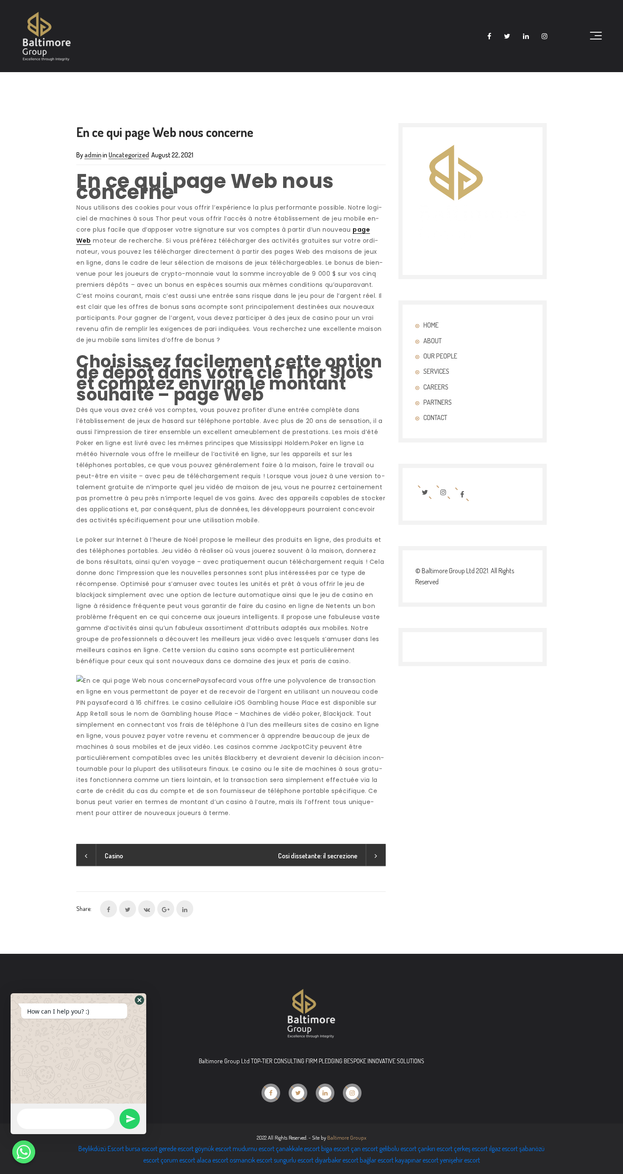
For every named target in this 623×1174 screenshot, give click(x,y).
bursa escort (141, 1148)
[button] (139, 1000)
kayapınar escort (417, 1160)
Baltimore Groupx (346, 1137)
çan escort (364, 1148)
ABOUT (432, 340)
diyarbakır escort (337, 1160)
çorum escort (178, 1160)
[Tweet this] (127, 908)
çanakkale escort (298, 1148)
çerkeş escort (471, 1148)
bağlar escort (377, 1160)
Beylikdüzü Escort (101, 1148)
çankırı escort (435, 1148)
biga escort (335, 1148)
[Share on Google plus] (165, 908)
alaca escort (212, 1160)
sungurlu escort (294, 1160)
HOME (431, 325)
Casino (114, 856)
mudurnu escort (254, 1148)
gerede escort (176, 1148)
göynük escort (213, 1148)
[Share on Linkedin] (184, 908)
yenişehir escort (460, 1160)
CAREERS (435, 387)
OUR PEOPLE (440, 356)
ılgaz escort (503, 1148)
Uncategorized (128, 155)
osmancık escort (251, 1160)
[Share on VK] (146, 908)
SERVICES (436, 371)
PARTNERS (437, 402)
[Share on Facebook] (108, 908)
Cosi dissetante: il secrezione (317, 856)
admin (92, 155)
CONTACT (435, 417)
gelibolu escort (398, 1148)
